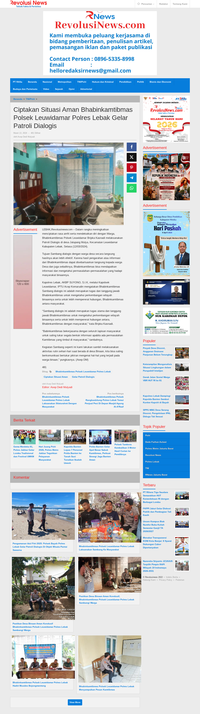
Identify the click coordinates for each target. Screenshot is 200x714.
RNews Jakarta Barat (156, 475)
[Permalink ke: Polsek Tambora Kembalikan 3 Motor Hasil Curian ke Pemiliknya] (126, 436)
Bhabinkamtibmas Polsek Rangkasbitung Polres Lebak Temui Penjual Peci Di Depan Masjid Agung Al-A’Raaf (104, 400)
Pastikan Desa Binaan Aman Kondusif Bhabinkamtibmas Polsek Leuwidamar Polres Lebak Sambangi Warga (40, 626)
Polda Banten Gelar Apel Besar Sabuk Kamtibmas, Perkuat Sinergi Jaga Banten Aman (100, 453)
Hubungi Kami (149, 580)
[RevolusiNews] (28, 3)
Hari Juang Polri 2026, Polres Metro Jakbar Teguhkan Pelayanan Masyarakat (48, 453)
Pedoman (180, 580)
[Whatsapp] (132, 188)
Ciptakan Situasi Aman (56, 377)
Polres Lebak (152, 461)
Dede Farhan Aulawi (156, 442)
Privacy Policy (165, 580)
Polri (147, 435)
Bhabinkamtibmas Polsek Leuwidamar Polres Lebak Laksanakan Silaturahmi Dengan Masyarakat (59, 400)
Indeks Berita (172, 577)
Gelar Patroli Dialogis (83, 377)
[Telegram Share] (132, 178)
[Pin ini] (132, 167)
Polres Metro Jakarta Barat (159, 448)
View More (75, 702)
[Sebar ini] (132, 147)
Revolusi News (153, 455)
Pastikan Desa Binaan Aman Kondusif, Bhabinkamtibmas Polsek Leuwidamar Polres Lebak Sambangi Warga (106, 599)
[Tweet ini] (132, 157)
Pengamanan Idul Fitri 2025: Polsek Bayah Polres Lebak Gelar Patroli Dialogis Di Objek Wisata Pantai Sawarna (40, 546)
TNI (147, 468)
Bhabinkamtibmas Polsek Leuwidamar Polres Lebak (83, 371)
